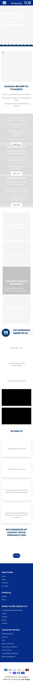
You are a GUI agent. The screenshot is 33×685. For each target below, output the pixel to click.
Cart (3, 640)
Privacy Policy (6, 650)
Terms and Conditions (9, 647)
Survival (4, 617)
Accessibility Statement (10, 653)
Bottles (4, 596)
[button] (29, 3)
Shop (3, 579)
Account (5, 637)
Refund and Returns (8, 657)
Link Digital (26, 679)
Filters (4, 600)
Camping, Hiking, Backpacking (12, 610)
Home (4, 576)
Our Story (5, 583)
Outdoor (5, 623)
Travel (4, 613)
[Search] (25, 2)
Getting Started (7, 634)
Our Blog (5, 586)
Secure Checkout (8, 644)
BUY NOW (16, 556)
